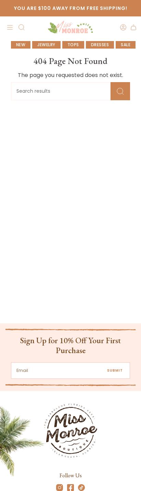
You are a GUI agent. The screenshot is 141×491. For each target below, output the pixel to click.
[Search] (120, 91)
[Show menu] (9, 27)
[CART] (133, 27)
